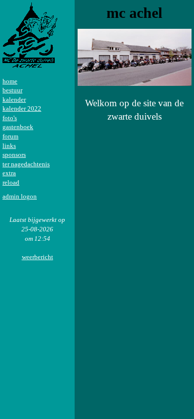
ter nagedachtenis (26, 164)
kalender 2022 (21, 108)
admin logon (19, 196)
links (9, 145)
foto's (9, 118)
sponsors (14, 154)
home (9, 81)
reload (10, 182)
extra (9, 173)
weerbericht (37, 257)
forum (10, 136)
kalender (14, 99)
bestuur (12, 90)
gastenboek (17, 127)
